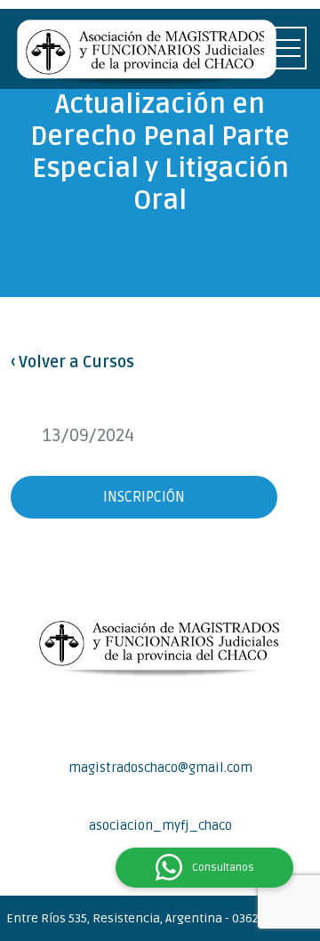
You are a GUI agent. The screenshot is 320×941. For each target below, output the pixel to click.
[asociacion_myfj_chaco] (160, 802)
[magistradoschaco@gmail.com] (160, 744)
